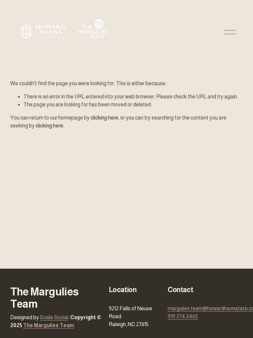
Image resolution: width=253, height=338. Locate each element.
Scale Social (54, 317)
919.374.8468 (183, 316)
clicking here (104, 117)
